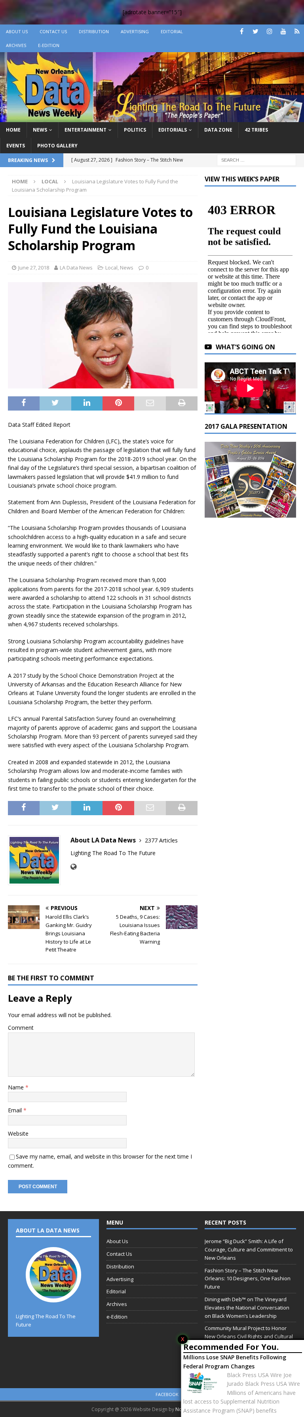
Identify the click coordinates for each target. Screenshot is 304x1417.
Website (18, 1133)
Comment (21, 1027)
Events (15, 145)
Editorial (172, 31)
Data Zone (218, 129)
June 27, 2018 (33, 267)
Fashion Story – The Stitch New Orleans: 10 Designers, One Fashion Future (248, 1279)
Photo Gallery (57, 145)
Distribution (94, 31)
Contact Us (53, 31)
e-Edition (48, 45)
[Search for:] (256, 159)
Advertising (135, 31)
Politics (135, 129)
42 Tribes (256, 129)
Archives (16, 45)
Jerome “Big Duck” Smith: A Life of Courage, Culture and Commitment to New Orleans (249, 1249)
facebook (167, 1394)
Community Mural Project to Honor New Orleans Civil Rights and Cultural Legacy (249, 1336)
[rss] (297, 31)
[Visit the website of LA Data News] (73, 867)
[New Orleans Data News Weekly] (152, 117)
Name (16, 1087)
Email (15, 1110)
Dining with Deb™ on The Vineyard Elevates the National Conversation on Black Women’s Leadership (247, 1307)
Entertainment (85, 129)
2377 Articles (161, 840)
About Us (17, 31)
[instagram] (269, 31)
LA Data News (76, 267)
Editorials (172, 129)
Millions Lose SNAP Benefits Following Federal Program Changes (234, 1361)
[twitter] (255, 31)
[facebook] (242, 31)
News (40, 129)
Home (13, 129)
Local (111, 267)
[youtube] (283, 31)
